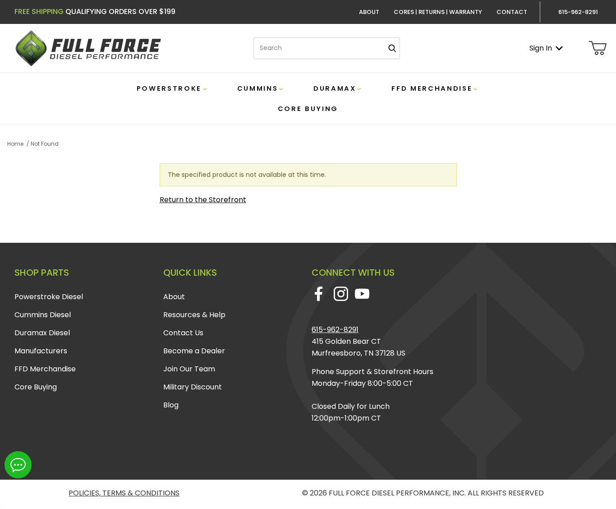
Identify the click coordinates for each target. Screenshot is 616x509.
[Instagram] (340, 294)
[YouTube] (362, 294)
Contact (511, 12)
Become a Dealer (194, 351)
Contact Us (183, 333)
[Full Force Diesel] (87, 47)
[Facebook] (319, 294)
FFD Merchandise (45, 369)
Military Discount (192, 387)
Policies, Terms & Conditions (124, 493)
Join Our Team (189, 369)
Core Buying (35, 387)
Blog (171, 405)
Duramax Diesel (42, 333)
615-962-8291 (335, 329)
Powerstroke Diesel (48, 297)
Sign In (540, 48)
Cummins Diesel (42, 315)
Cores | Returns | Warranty (438, 12)
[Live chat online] (18, 464)
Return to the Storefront (203, 199)
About (369, 12)
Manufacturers (40, 351)
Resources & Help (194, 315)
